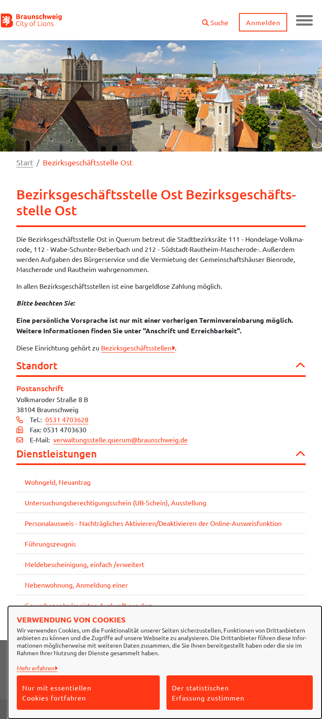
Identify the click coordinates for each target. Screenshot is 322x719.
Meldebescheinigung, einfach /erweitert (84, 564)
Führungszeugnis (50, 543)
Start (24, 162)
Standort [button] (36, 366)
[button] (215, 19)
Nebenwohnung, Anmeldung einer (76, 584)
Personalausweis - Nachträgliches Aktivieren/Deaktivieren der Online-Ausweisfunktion (153, 523)
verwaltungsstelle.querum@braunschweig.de (120, 439)
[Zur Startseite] (31, 20)
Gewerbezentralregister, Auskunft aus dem (89, 605)
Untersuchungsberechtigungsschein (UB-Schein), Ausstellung (115, 502)
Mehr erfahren (36, 668)
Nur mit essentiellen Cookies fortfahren (56, 692)
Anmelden (263, 22)
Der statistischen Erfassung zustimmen (208, 692)
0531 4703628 (66, 419)
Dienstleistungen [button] (56, 454)
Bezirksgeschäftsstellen (136, 347)
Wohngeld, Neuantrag (58, 482)
